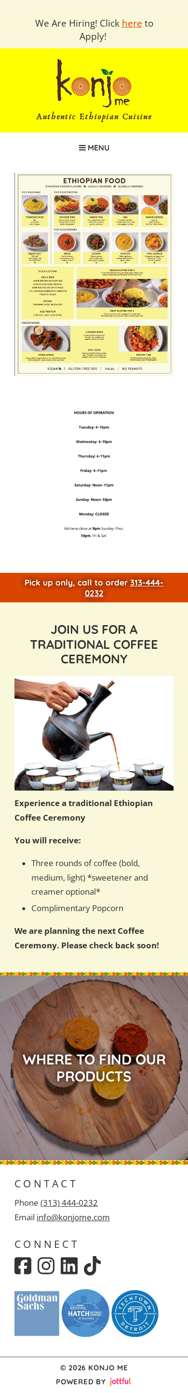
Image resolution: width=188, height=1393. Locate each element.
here (132, 23)
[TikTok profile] (92, 1265)
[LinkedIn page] (69, 1265)
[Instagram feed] (46, 1265)
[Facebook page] (22, 1265)
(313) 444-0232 (69, 1202)
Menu (97, 147)
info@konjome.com (73, 1217)
